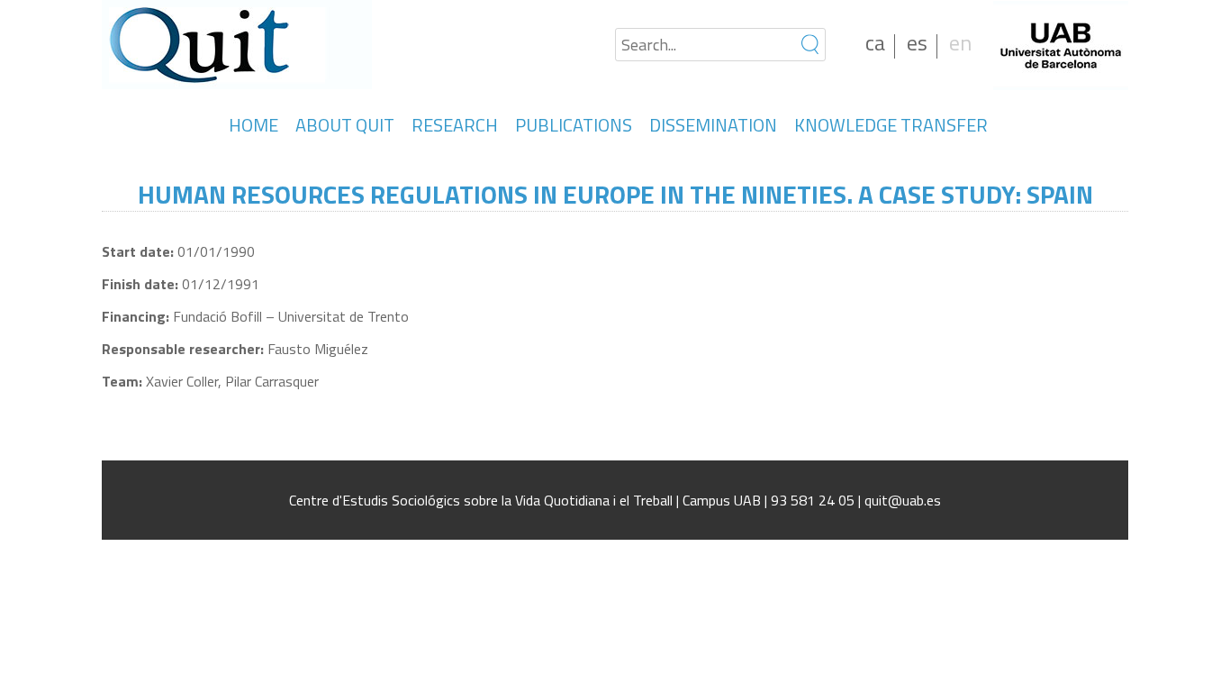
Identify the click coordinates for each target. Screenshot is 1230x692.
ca (875, 42)
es (917, 42)
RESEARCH (455, 125)
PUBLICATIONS (573, 125)
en (960, 42)
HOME (253, 125)
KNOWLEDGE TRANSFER (891, 125)
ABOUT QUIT (344, 125)
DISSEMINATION (713, 125)
